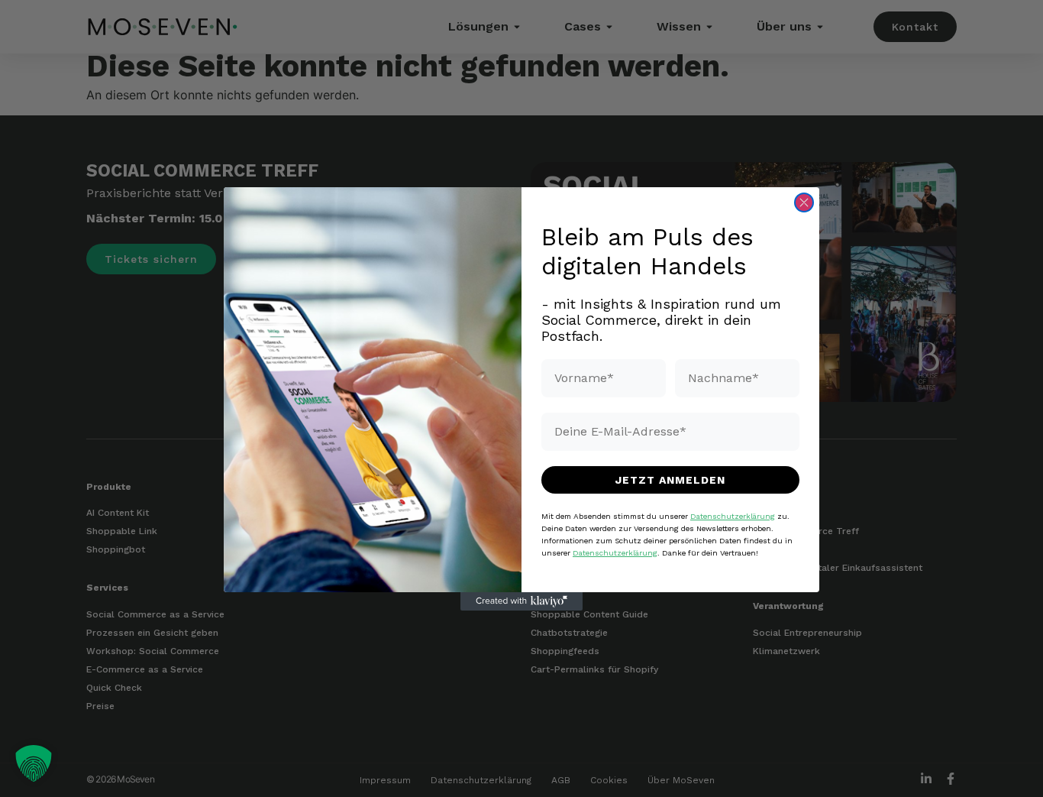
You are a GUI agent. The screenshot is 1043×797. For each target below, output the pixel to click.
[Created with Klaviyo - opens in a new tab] (521, 601)
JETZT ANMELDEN (670, 479)
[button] (33, 763)
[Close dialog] (804, 202)
